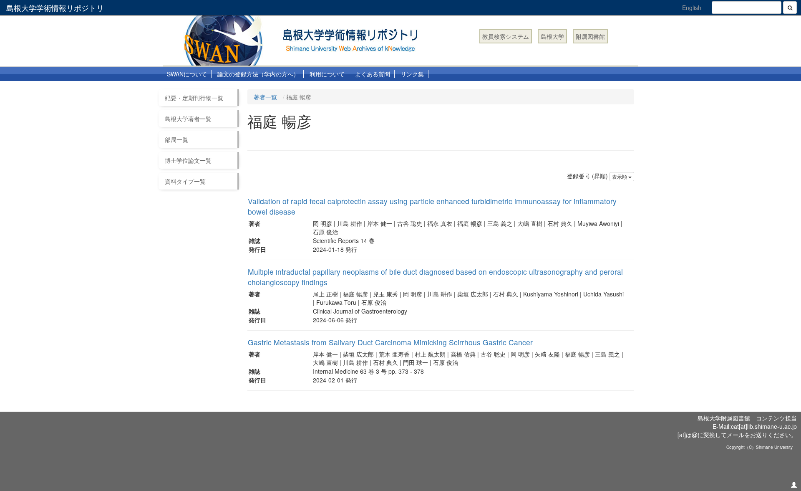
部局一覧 (176, 139)
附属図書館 (590, 36)
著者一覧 (265, 97)
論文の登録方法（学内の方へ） (258, 74)
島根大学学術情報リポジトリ (55, 7)
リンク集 (412, 74)
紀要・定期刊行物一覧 (194, 98)
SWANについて (187, 74)
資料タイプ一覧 (185, 181)
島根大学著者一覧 (188, 118)
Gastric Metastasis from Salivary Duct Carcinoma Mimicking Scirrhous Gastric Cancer (390, 342)
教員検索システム (505, 36)
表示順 (620, 176)
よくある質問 (372, 74)
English (691, 7)
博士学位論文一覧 (188, 160)
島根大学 (552, 36)
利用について (327, 74)
